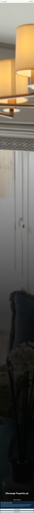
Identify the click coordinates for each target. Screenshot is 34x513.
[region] (17, 507)
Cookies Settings (17, 509)
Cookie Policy (28, 506)
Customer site (31, 1)
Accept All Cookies (17, 511)
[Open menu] (1, 1)
